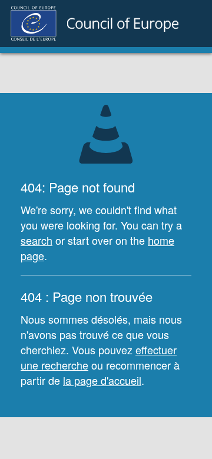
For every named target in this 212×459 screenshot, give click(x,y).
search (36, 240)
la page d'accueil (102, 380)
